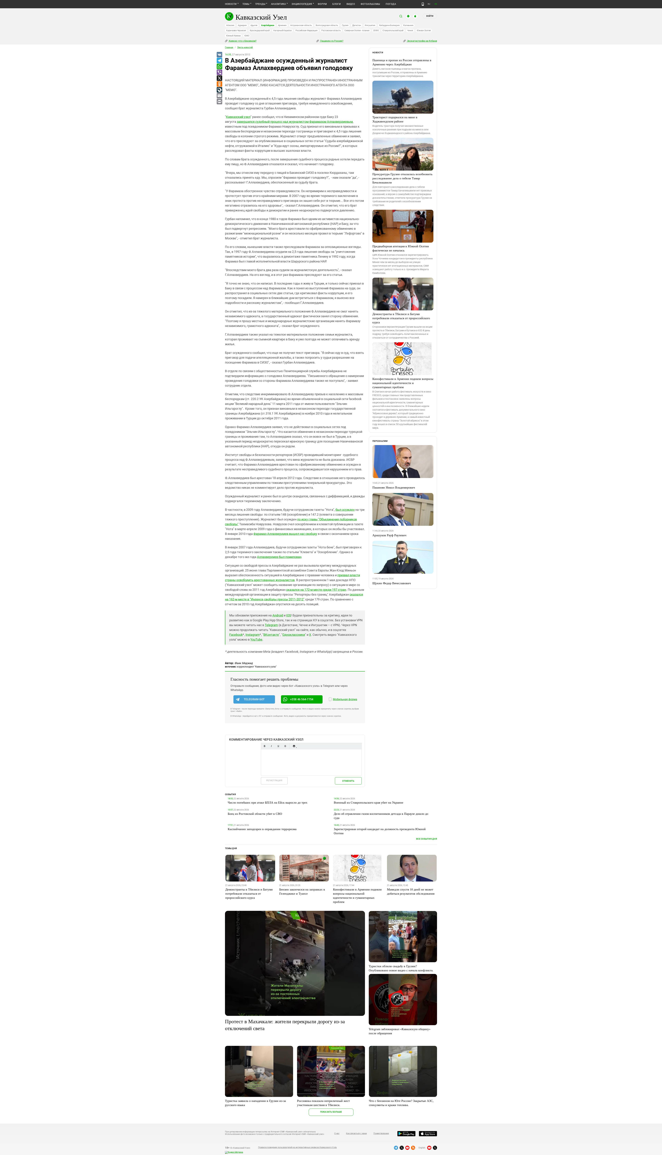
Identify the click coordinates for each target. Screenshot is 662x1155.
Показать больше (331, 1112)
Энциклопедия (302, 4)
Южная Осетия (424, 30)
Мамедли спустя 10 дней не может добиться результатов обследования (410, 891)
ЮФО (246, 35)
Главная (229, 47)
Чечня (410, 30)
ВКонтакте (271, 634)
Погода (391, 4)
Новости (231, 4)
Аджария (242, 25)
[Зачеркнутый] (285, 746)
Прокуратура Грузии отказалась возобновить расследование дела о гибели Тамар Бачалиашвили (402, 178)
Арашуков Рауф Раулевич (389, 535)
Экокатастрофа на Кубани (422, 40)
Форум (322, 4)
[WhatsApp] (219, 66)
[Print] (219, 102)
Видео (351, 4)
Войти (429, 16)
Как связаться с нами (356, 1133)
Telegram (271, 625)
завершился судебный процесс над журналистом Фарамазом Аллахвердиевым (295, 121)
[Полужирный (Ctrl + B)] (264, 746)
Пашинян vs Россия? (331, 40)
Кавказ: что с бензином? (242, 40)
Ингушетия (370, 25)
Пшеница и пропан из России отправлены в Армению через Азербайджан (401, 62)
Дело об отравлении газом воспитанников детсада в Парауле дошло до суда (381, 816)
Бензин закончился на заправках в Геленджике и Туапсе (302, 891)
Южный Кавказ (233, 35)
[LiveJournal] (219, 90)
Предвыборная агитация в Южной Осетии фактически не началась (400, 248)
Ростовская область (331, 30)
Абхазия (230, 25)
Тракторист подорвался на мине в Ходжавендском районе (394, 119)
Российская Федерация (306, 30)
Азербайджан (267, 25)
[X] (219, 78)
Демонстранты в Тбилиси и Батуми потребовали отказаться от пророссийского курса (401, 318)
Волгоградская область (327, 25)
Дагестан (356, 25)
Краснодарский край (260, 30)
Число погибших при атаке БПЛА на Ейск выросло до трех (267, 802)
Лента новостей (245, 47)
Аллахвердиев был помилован (279, 557)
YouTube (256, 639)
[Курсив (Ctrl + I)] (271, 746)
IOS (288, 615)
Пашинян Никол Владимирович (393, 487)
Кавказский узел (238, 117)
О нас (336, 1133)
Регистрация (274, 780)
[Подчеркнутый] (278, 746)
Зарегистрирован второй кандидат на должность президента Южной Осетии (380, 831)
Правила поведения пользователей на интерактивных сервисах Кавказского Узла (297, 1147)
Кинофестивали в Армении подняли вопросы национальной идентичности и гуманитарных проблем (402, 383)
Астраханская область (301, 25)
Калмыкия (408, 25)
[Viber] (219, 72)
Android (277, 615)
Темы (245, 4)
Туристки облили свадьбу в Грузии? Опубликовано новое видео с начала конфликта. (401, 968)
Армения (282, 25)
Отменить (348, 781)
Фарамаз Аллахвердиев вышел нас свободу (285, 534)
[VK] (219, 55)
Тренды (260, 4)
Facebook (236, 634)
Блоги (336, 4)
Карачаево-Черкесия (236, 30)
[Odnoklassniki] (219, 84)
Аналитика (278, 4)
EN (436, 4)
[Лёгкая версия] (423, 4)
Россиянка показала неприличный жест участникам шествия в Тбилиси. (323, 1103)
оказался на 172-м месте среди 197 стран (316, 589)
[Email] (219, 96)
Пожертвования (381, 1133)
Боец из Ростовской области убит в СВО (255, 814)
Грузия (345, 25)
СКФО (376, 30)
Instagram (252, 634)
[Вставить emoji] (293, 746)
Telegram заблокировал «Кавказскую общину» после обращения (399, 1031)
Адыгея (254, 25)
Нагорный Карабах (282, 30)
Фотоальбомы (370, 4)
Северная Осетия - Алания (356, 30)
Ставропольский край (393, 30)
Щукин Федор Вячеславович (391, 583)
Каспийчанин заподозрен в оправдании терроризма (262, 829)
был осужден (345, 509)
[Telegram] (219, 61)
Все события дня (426, 839)
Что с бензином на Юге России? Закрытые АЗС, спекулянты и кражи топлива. (401, 1103)
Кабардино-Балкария (389, 25)
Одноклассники (293, 634)
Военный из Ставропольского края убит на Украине (368, 802)
